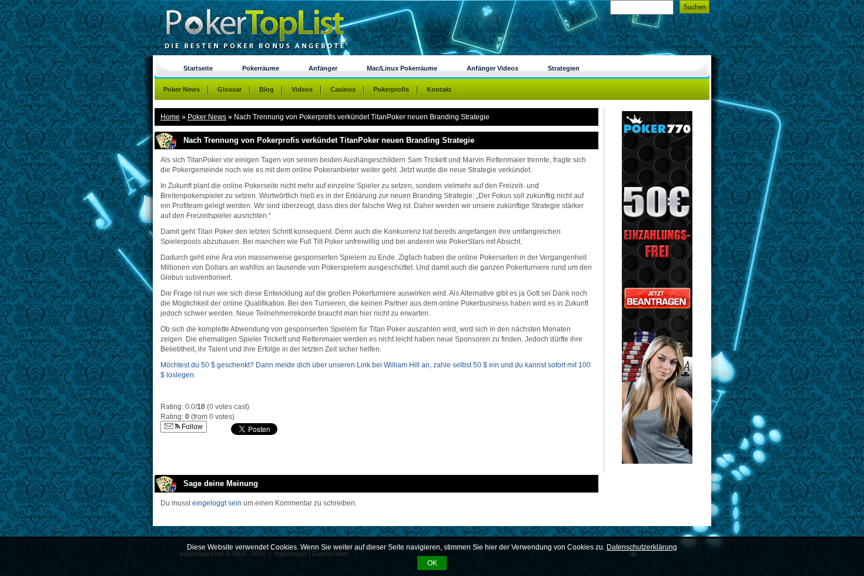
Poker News (206, 117)
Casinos (343, 89)
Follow (191, 427)
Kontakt (439, 89)
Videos (302, 89)
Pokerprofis (391, 89)
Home (170, 117)
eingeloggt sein (217, 503)
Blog (266, 89)
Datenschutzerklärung (642, 547)
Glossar (229, 89)
